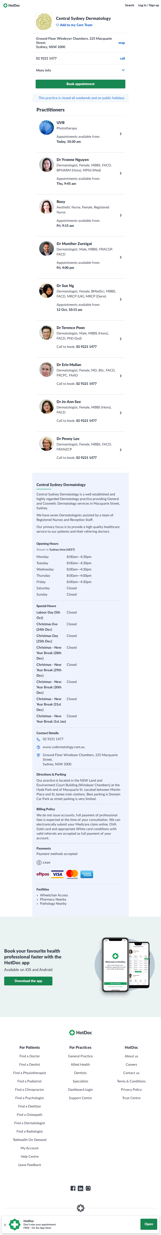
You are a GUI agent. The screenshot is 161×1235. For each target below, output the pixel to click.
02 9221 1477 (53, 739)
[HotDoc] (11, 5)
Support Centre (80, 1098)
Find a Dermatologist (29, 1123)
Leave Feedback (29, 1165)
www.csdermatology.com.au (64, 747)
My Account (30, 1148)
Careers (131, 1064)
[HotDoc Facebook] (73, 1188)
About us (131, 1056)
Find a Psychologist (29, 1098)
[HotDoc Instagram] (88, 1188)
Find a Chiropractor (29, 1089)
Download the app (28, 981)
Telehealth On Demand (29, 1140)
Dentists (80, 1073)
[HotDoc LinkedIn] (80, 1188)
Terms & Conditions (131, 1081)
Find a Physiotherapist (29, 1073)
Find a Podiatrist (29, 1081)
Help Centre (30, 1156)
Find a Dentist (29, 1064)
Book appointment (80, 84)
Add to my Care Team (76, 25)
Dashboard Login (80, 1089)
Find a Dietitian (29, 1106)
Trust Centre (131, 1098)
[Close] (5, 1224)
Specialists (80, 1081)
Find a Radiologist (30, 1131)
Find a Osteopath (29, 1114)
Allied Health (80, 1064)
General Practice (80, 1056)
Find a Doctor (29, 1056)
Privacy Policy (131, 1089)
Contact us (131, 1073)
